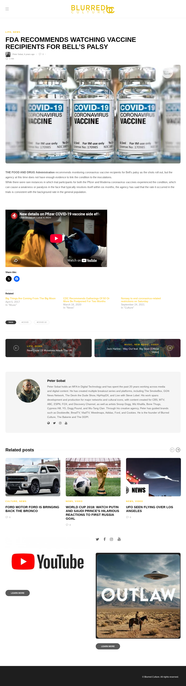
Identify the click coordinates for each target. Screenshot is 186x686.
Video (155, 344)
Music (128, 344)
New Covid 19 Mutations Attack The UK (49, 350)
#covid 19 (41, 322)
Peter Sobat (18, 54)
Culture (11, 501)
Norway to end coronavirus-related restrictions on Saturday (141, 300)
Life (8, 32)
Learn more (17, 593)
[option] (33, 487)
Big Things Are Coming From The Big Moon (30, 298)
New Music (141, 344)
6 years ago (29, 54)
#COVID (25, 322)
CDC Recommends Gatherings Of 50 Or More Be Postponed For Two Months (86, 300)
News (16, 32)
